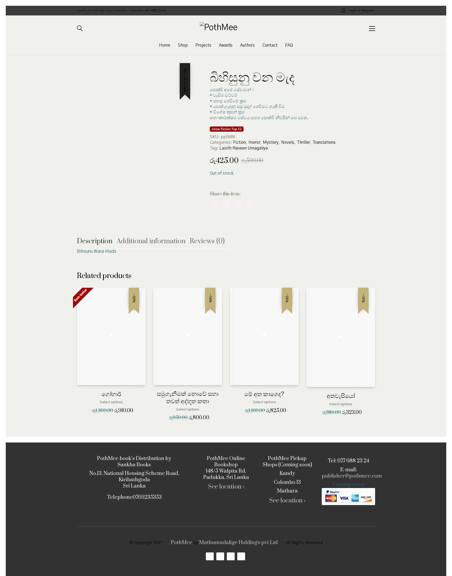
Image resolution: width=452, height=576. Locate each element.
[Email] (249, 204)
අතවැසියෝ (341, 396)
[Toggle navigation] (372, 28)
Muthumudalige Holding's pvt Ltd (238, 543)
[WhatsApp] (226, 204)
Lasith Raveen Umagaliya (243, 148)
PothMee (181, 543)
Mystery (271, 142)
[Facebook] (214, 204)
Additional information (151, 241)
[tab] (97, 241)
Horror (254, 142)
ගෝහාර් (111, 394)
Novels (287, 142)
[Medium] (241, 556)
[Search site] (80, 29)
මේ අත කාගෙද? (264, 394)
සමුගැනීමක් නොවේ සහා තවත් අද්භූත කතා (187, 397)
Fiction (239, 142)
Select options (111, 402)
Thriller (303, 142)
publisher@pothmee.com (352, 476)
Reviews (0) (207, 241)
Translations (324, 142)
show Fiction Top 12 (226, 129)
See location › (226, 487)
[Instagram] (231, 556)
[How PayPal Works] (348, 496)
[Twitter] (237, 204)
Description (94, 241)
